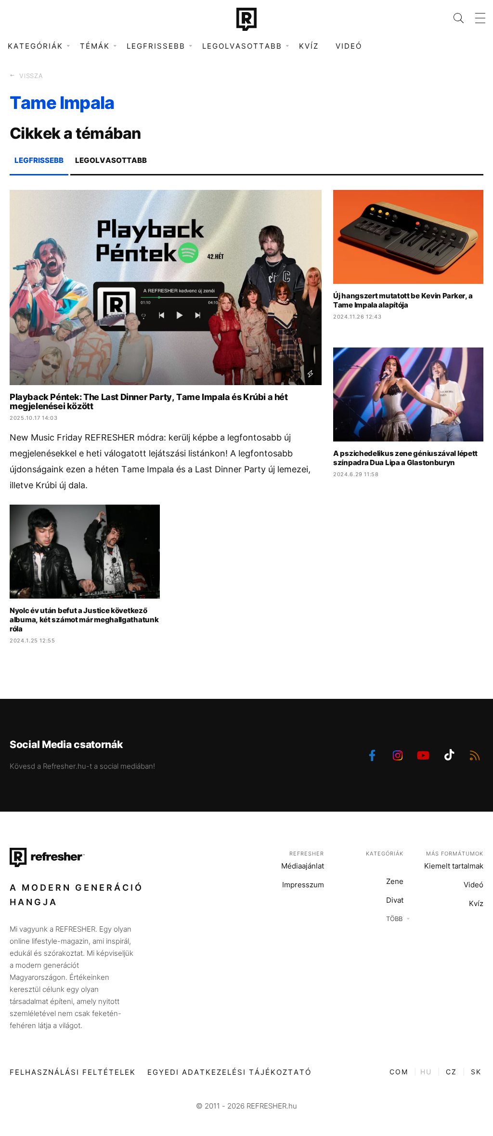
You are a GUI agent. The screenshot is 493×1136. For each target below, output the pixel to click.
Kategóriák (384, 853)
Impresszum (303, 884)
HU (426, 1072)
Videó (349, 46)
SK (476, 1072)
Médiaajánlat (302, 865)
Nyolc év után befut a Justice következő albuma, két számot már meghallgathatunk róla (84, 619)
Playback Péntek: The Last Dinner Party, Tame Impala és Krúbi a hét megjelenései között (149, 401)
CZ (451, 1072)
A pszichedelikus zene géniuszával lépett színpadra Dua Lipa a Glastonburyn (405, 458)
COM (398, 1072)
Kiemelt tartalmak (453, 865)
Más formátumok (454, 853)
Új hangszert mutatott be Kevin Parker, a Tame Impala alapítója (403, 300)
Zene (394, 881)
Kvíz (309, 46)
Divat (394, 900)
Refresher (306, 853)
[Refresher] (246, 19)
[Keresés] (453, 18)
